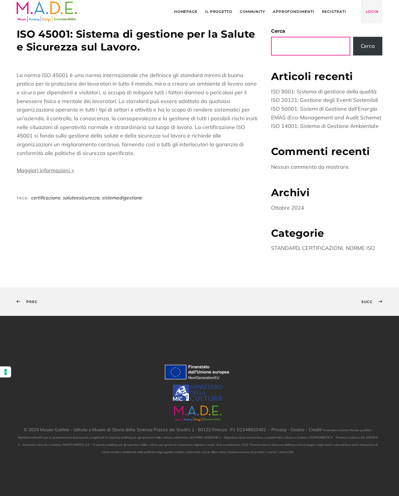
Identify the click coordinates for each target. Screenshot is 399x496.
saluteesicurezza (81, 198)
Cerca (278, 31)
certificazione (45, 198)
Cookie (297, 429)
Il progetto (218, 11)
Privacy (279, 429)
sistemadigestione (122, 198)
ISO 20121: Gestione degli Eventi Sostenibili (324, 100)
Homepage (185, 11)
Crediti (315, 429)
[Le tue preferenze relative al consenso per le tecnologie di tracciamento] (5, 371)
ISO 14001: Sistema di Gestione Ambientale (325, 126)
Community (252, 11)
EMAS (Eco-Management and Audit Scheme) (326, 117)
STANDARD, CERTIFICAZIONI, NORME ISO (323, 248)
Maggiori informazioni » (45, 170)
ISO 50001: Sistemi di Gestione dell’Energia (324, 108)
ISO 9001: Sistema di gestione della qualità (324, 91)
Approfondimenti (293, 11)
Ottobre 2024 (287, 207)
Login (372, 11)
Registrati (334, 11)
